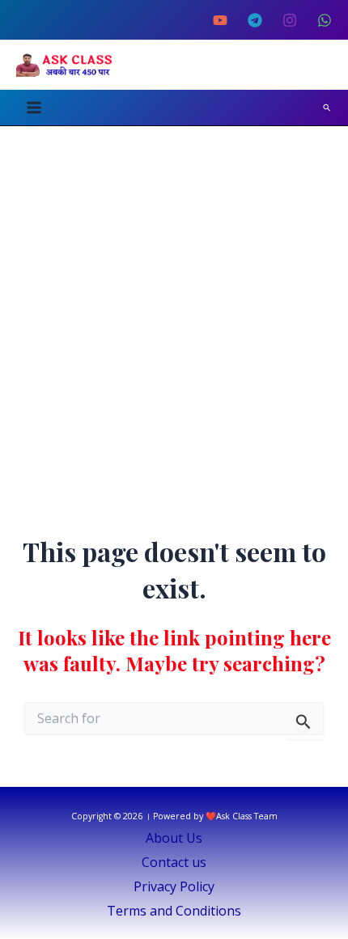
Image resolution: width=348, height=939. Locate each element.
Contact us (174, 862)
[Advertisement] (174, 308)
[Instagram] (289, 20)
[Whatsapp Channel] (324, 20)
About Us (174, 838)
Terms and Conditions (174, 911)
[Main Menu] (34, 107)
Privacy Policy (174, 886)
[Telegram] (255, 20)
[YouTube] (220, 20)
